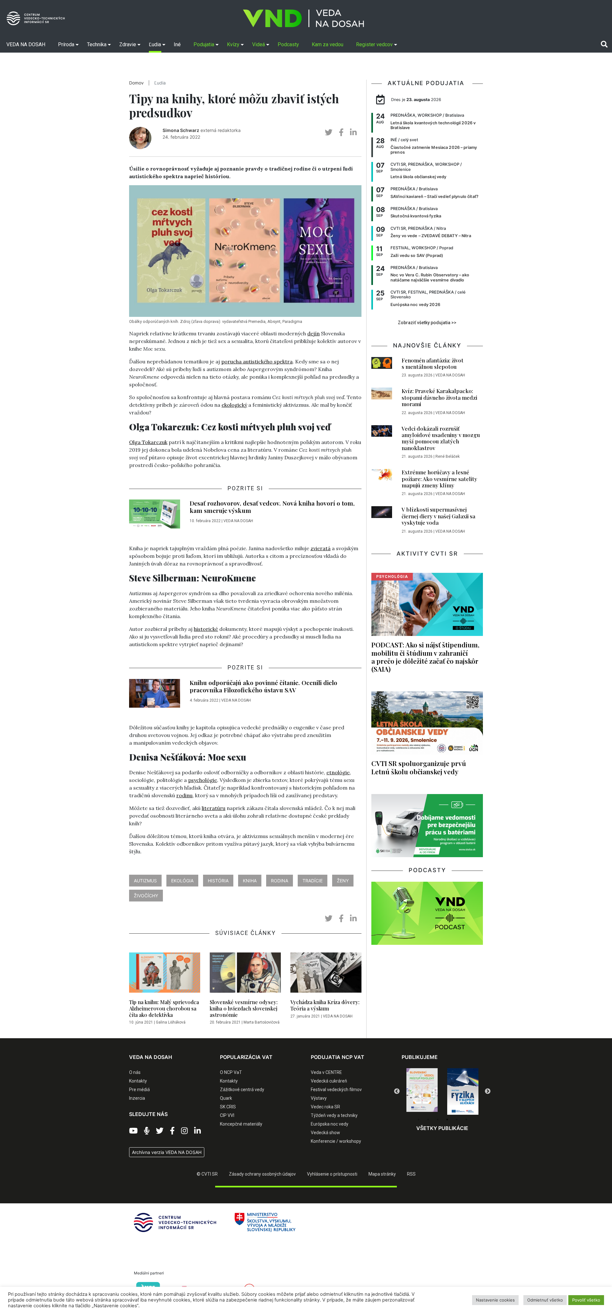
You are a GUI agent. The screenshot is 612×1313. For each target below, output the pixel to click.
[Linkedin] (197, 1131)
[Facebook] (172, 1131)
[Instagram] (184, 1131)
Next (487, 1091)
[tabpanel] (422, 1091)
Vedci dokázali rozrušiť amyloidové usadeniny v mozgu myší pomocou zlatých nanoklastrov (441, 438)
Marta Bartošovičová (262, 1022)
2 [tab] (428, 1119)
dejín (313, 333)
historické (206, 629)
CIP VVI (227, 1115)
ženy (343, 880)
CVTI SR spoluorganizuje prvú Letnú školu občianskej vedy (418, 767)
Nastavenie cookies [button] (495, 1299)
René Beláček (447, 456)
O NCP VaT (231, 1072)
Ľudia (160, 82)
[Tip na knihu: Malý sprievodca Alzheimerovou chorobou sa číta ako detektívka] (164, 974)
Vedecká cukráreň (329, 1080)
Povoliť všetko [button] (586, 1299)
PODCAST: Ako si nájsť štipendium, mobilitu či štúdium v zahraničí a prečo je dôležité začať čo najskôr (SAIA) (425, 656)
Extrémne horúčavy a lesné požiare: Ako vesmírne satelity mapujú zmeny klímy (439, 479)
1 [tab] (418, 1119)
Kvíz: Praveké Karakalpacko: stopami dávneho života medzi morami (439, 397)
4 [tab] (447, 1119)
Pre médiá (139, 1089)
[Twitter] (160, 1131)
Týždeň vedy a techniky (334, 1115)
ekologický (234, 405)
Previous (397, 1091)
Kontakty (138, 1080)
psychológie (202, 780)
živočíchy (146, 895)
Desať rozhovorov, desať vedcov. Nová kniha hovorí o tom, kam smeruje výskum (272, 506)
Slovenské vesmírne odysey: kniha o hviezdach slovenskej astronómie (244, 1008)
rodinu (184, 795)
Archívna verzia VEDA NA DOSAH (166, 1152)
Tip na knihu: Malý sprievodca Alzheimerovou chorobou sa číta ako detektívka (164, 1008)
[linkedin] (353, 132)
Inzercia (137, 1098)
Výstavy (319, 1098)
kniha (250, 880)
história (218, 880)
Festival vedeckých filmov (336, 1089)
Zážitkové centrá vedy (242, 1089)
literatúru (213, 808)
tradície (312, 880)
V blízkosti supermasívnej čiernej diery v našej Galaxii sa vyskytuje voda (438, 516)
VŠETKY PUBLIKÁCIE (442, 1128)
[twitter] (328, 132)
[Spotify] (146, 1131)
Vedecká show (325, 1132)
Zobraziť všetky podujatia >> (427, 322)
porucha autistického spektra (257, 361)
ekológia (182, 880)
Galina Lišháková (171, 1022)
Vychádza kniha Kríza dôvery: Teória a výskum (325, 1005)
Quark (226, 1098)
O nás (135, 1072)
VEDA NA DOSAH (238, 521)
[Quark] (462, 1091)
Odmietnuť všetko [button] (545, 1299)
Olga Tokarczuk (148, 442)
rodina (279, 880)
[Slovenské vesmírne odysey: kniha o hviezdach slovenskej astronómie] (245, 974)
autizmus (145, 880)
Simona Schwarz (181, 130)
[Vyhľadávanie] (604, 44)
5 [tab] (457, 1119)
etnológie (338, 772)
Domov (136, 82)
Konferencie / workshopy (336, 1141)
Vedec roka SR (325, 1106)
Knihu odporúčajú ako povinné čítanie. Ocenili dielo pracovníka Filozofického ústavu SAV (263, 686)
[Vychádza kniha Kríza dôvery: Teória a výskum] (325, 974)
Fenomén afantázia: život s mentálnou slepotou (432, 363)
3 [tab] (437, 1119)
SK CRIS (228, 1106)
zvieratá (320, 548)
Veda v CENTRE (326, 1072)
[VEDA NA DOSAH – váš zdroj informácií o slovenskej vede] (303, 18)
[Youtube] (133, 1131)
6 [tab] (466, 1119)
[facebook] (341, 132)
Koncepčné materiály (241, 1124)
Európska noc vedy (329, 1124)
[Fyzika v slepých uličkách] (422, 1091)
